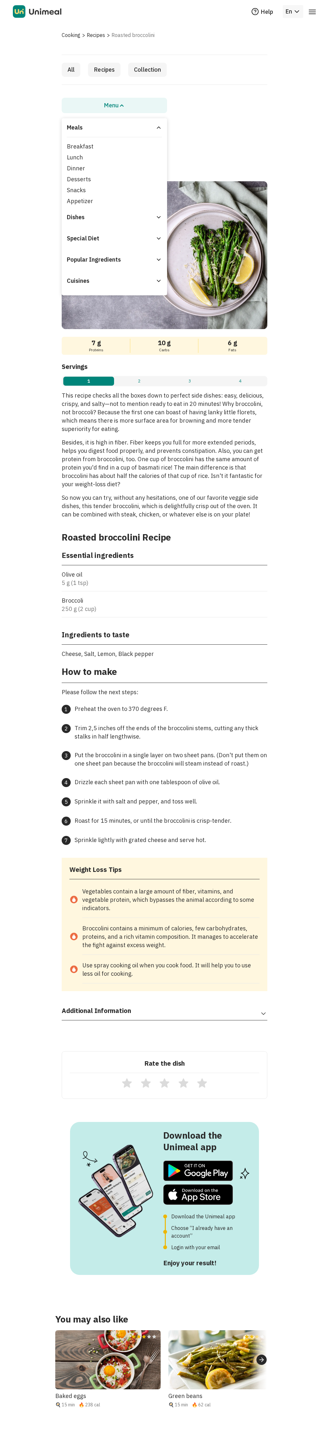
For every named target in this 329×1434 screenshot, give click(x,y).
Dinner (76, 168)
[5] (202, 1083)
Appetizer (80, 201)
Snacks (76, 190)
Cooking (71, 35)
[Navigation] (312, 11)
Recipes (96, 35)
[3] (164, 1083)
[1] (127, 1083)
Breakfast (80, 146)
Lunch (75, 157)
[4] (183, 1083)
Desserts (79, 179)
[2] (146, 1083)
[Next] (261, 1359)
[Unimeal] (37, 11)
